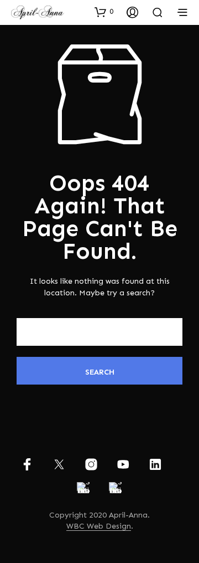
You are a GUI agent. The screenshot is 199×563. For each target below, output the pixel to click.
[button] (104, 11)
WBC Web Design (98, 526)
